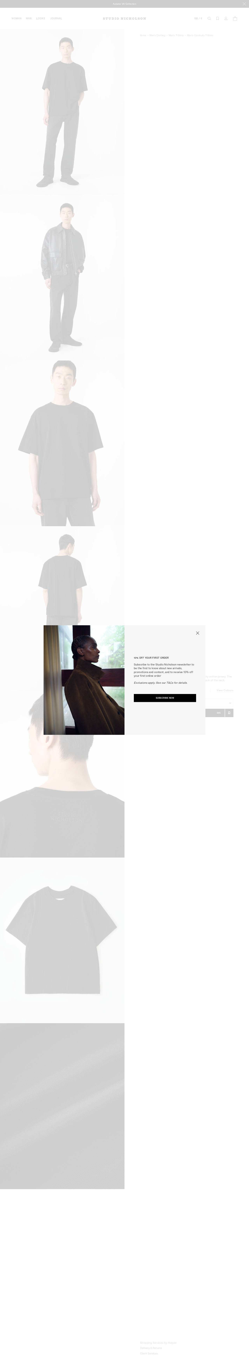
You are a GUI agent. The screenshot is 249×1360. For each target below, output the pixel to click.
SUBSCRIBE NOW (165, 698)
